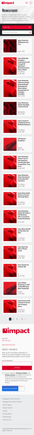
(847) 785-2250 (6, 340)
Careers (5, 411)
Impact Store (7, 408)
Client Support (7, 405)
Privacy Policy (7, 414)
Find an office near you (8, 345)
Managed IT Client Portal (10, 399)
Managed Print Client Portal (11, 402)
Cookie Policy (7, 417)
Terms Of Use (7, 420)
